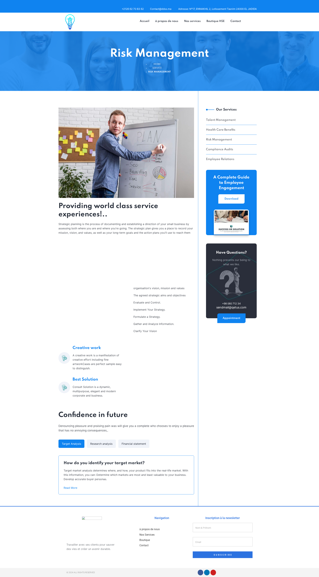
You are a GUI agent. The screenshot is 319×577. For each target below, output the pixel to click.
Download (231, 198)
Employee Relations (220, 159)
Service (157, 68)
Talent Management (221, 119)
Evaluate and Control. (147, 302)
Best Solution (85, 379)
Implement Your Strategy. (149, 309)
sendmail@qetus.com (231, 307)
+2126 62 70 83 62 (133, 8)
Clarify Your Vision (145, 331)
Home (157, 64)
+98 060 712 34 (231, 303)
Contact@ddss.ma (160, 8)
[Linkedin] (207, 572)
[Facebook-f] (200, 572)
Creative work (87, 348)
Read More (71, 487)
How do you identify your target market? (104, 463)
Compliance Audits (219, 149)
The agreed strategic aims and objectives (159, 295)
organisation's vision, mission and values (158, 288)
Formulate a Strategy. (146, 316)
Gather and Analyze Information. (153, 324)
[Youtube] (213, 572)
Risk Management (219, 139)
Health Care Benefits (220, 129)
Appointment (231, 318)
